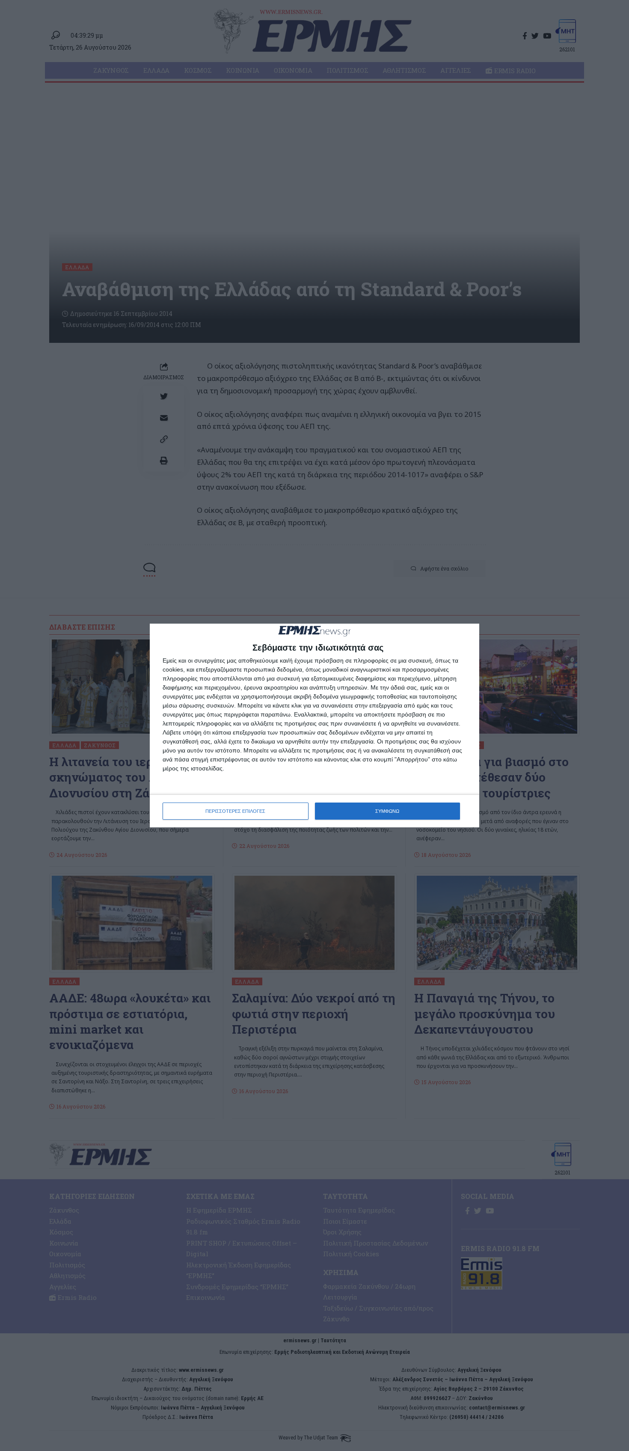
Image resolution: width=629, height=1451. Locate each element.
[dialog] (314, 726)
